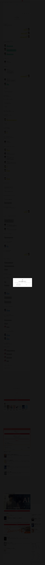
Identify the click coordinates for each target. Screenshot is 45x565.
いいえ (18, 284)
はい (26, 284)
